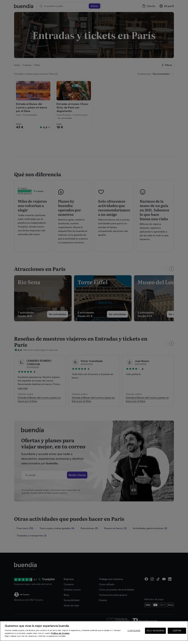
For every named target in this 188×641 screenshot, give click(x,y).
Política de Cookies (60, 633)
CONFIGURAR (133, 630)
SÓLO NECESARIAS (155, 630)
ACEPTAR (177, 630)
